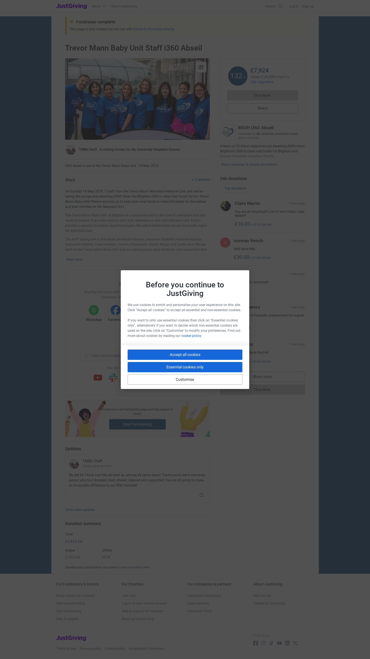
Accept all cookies (185, 354)
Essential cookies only (185, 367)
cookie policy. (191, 336)
